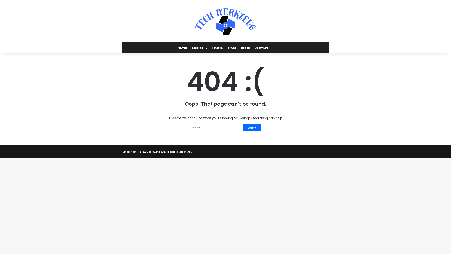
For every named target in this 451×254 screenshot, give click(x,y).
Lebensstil (199, 47)
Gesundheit (263, 47)
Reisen (245, 47)
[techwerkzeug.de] (225, 21)
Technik (217, 47)
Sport (232, 47)
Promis (182, 47)
